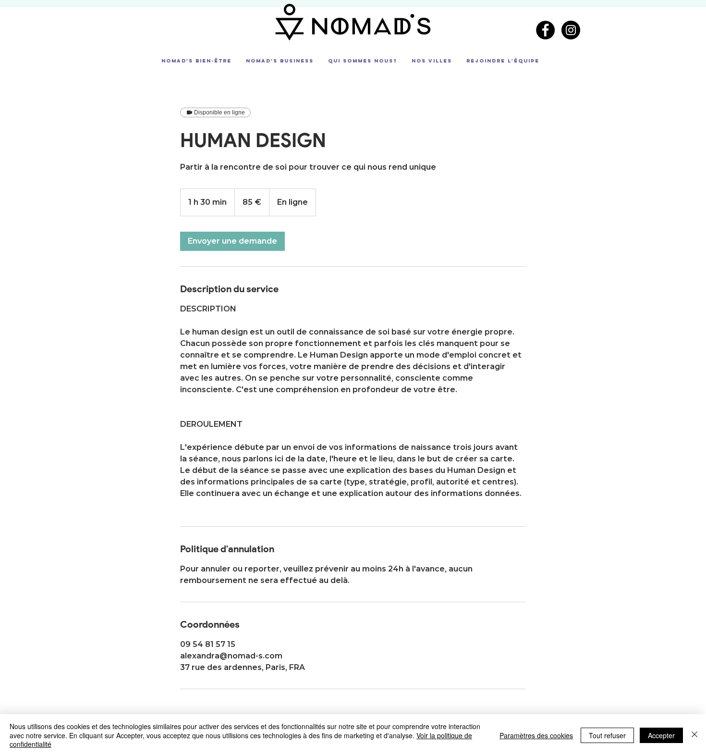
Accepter (661, 735)
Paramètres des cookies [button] (536, 735)
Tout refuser (607, 735)
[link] (232, 241)
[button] (196, 61)
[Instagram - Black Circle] (570, 30)
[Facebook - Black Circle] (545, 30)
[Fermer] (694, 735)
